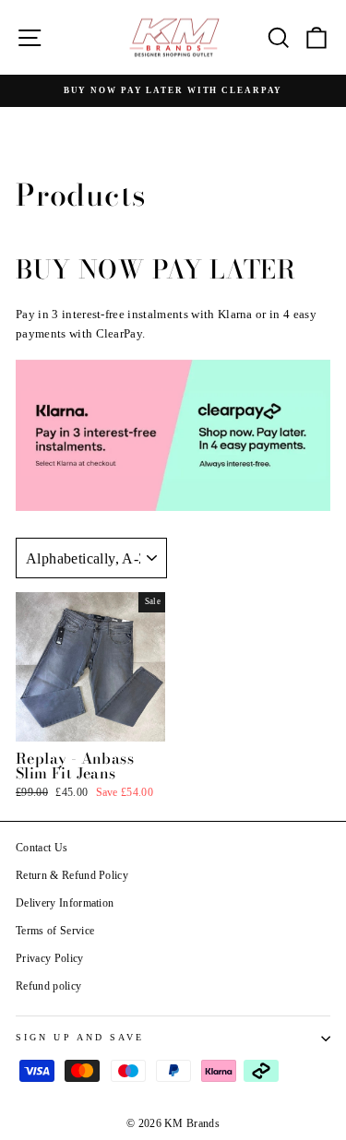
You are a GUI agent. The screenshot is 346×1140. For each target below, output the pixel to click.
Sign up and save (80, 1037)
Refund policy (48, 986)
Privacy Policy (50, 958)
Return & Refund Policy (72, 875)
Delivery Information (64, 903)
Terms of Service (55, 930)
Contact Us (41, 847)
